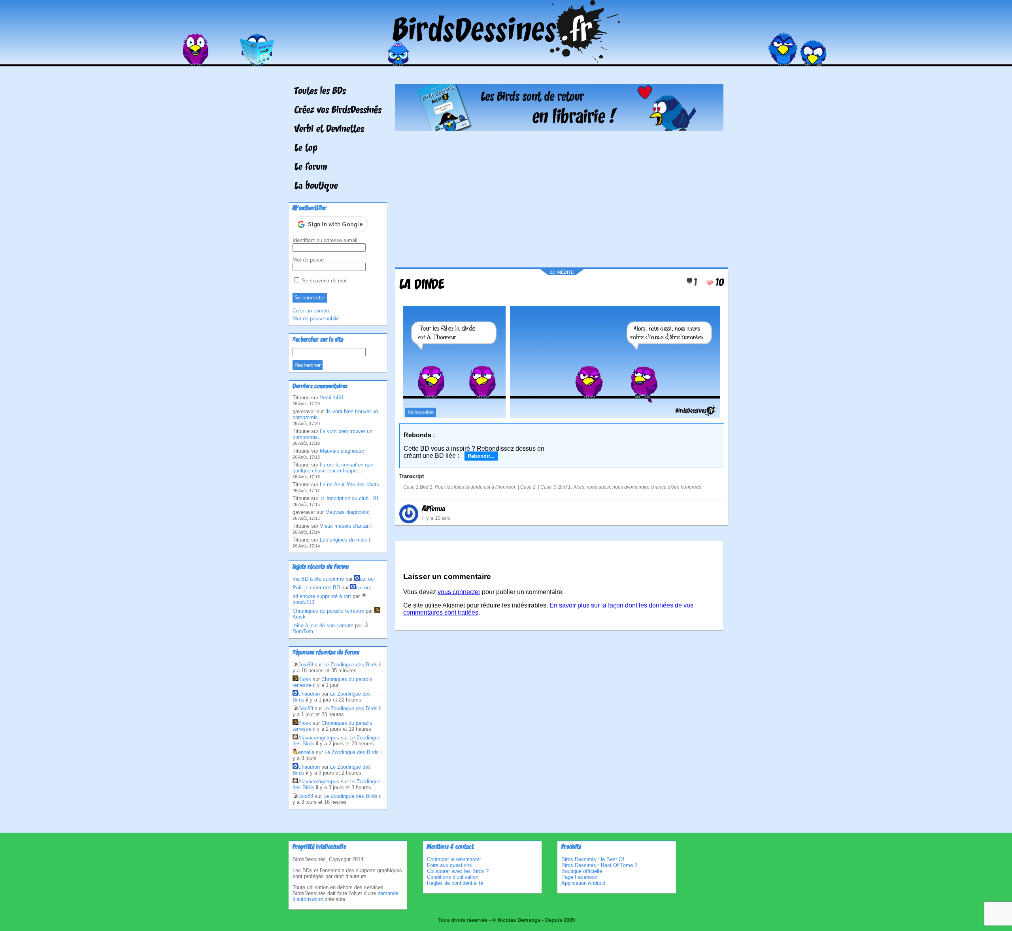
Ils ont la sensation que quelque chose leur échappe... (333, 468)
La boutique (316, 186)
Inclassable (421, 412)
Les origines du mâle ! (345, 540)
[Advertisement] (559, 196)
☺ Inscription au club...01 (349, 498)
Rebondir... (481, 456)
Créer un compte (311, 311)
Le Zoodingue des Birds (350, 665)
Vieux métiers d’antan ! (346, 526)
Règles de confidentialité (455, 883)
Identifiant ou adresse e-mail (325, 240)
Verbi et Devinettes (329, 129)
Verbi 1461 (332, 398)
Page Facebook (579, 877)
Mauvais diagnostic (342, 451)
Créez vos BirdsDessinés (338, 111)
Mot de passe (308, 260)
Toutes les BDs (320, 92)
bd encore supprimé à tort (322, 596)
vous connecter (459, 592)
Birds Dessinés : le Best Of (592, 859)
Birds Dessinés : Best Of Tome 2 (599, 865)
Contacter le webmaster (454, 859)
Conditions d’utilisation (452, 877)
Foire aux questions (449, 865)
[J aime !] (709, 283)
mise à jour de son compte (323, 625)
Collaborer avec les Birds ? (458, 871)
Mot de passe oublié (316, 319)
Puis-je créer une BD (316, 588)
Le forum (311, 167)
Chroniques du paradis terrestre (328, 611)
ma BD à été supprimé (318, 579)
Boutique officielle (581, 871)
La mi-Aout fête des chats (349, 484)
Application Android (583, 883)
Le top (306, 148)
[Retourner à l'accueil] (506, 60)
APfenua (433, 509)
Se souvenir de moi (323, 281)
